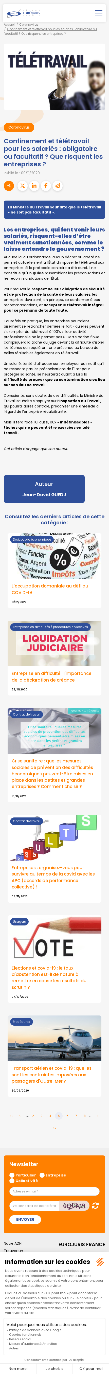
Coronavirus (29, 24)
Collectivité (26, 1180)
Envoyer (25, 1219)
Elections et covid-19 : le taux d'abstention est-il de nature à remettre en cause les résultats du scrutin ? (49, 977)
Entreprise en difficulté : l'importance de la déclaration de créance (52, 676)
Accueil (9, 24)
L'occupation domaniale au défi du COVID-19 (50, 589)
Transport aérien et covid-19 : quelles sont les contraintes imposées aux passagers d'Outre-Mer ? (52, 1074)
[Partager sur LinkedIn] (34, 186)
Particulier (25, 1175)
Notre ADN (13, 1243)
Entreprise (56, 1175)
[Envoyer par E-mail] (57, 186)
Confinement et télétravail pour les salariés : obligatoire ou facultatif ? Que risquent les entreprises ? (50, 31)
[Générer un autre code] (94, 1205)
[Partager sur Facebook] (46, 186)
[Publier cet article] (22, 186)
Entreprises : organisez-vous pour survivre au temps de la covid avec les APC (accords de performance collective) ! (53, 877)
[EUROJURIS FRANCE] (23, 13)
